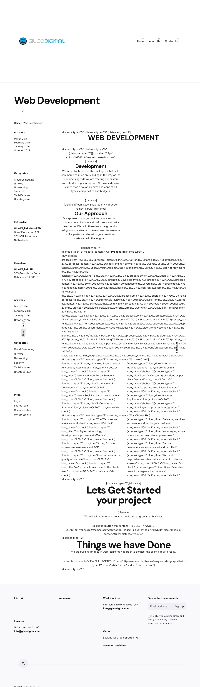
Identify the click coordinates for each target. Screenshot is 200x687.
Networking (21, 187)
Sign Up (179, 606)
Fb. (16, 598)
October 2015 (22, 150)
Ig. (22, 598)
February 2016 (22, 142)
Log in (17, 401)
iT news (18, 183)
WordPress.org (22, 414)
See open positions (114, 645)
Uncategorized (22, 199)
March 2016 (21, 138)
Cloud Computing (24, 179)
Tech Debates (22, 195)
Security (19, 191)
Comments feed (23, 410)
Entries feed (21, 405)
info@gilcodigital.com (27, 631)
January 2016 (22, 146)
